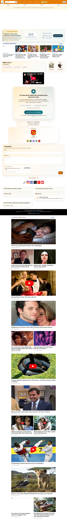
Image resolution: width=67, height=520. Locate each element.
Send (61, 172)
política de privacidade (35, 211)
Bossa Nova (51, 69)
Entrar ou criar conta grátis (34, 112)
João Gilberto (6, 64)
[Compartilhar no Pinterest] (38, 182)
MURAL (19, 2)
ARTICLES (30, 2)
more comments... (33, 177)
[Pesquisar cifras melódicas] (16, 2)
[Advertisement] (33, 19)
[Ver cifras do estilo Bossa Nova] (51, 65)
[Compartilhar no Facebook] (31, 182)
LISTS (24, 2)
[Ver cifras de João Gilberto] (60, 65)
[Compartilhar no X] (35, 182)
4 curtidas (25, 67)
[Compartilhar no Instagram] (28, 182)
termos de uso (23, 211)
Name (5, 150)
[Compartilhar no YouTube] (42, 182)
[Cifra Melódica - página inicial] (3, 2)
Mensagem (6, 155)
